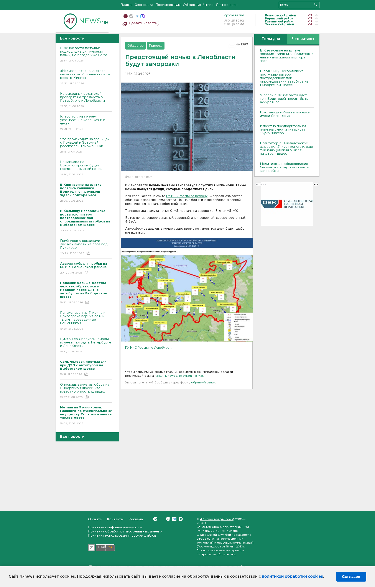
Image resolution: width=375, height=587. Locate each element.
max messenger (142, 16)
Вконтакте (168, 519)
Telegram (174, 519)
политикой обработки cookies (292, 576)
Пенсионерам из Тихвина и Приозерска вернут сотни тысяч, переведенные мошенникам (82, 320)
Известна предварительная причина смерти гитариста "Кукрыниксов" (283, 129)
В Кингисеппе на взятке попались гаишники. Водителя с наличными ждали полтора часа (287, 55)
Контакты (115, 519)
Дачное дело (227, 4)
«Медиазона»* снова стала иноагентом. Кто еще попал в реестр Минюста (85, 77)
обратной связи (203, 382)
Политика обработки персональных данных (125, 531)
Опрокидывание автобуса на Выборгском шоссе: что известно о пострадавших (84, 390)
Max (181, 519)
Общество (192, 4)
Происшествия (168, 4)
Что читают (303, 39)
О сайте (95, 519)
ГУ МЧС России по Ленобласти (149, 348)
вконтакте (131, 16)
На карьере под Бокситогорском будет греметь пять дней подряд (82, 168)
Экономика (144, 4)
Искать (315, 4)
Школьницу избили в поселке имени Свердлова (285, 114)
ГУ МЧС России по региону (186, 196)
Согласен (351, 576)
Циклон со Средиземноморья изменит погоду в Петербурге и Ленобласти (85, 345)
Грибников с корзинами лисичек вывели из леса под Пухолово (84, 247)
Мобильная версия (125, 16)
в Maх (199, 376)
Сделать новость (143, 23)
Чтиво (208, 4)
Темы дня (271, 39)
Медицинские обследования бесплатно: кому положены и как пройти (284, 167)
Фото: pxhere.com (139, 177)
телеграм (137, 16)
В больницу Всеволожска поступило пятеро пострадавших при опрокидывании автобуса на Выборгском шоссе (284, 78)
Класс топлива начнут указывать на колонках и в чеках (82, 122)
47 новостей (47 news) (217, 519)
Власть (127, 4)
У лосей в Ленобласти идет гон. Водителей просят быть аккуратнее (284, 99)
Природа (155, 46)
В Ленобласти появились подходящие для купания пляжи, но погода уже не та (83, 54)
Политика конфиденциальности (115, 527)
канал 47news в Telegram (173, 376)
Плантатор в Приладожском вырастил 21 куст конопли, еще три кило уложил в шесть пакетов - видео (286, 148)
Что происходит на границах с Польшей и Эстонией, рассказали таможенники (85, 145)
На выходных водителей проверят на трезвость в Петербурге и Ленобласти (82, 100)
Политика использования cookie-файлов (122, 535)
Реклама (136, 519)
